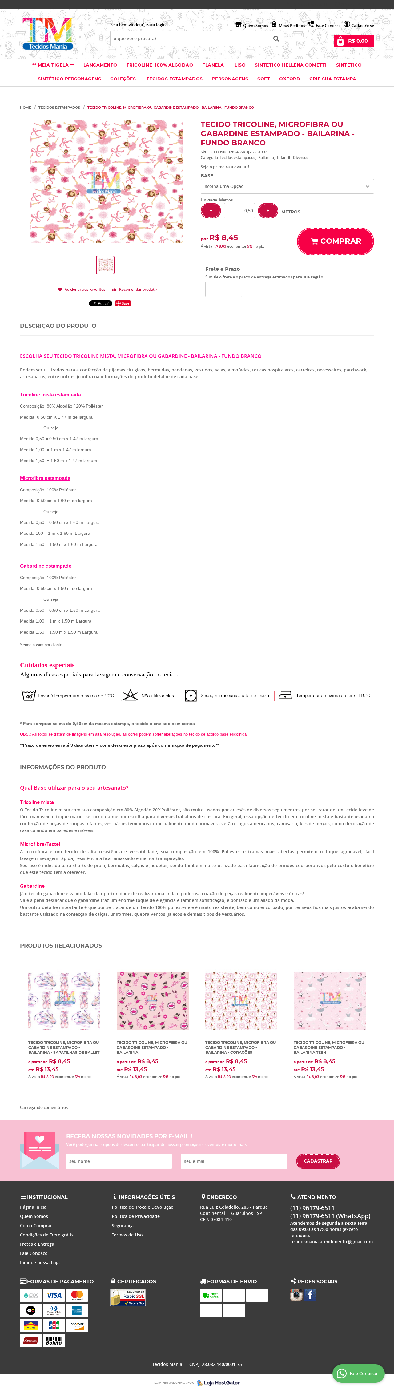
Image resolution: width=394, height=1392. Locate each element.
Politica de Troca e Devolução (143, 1207)
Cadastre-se (363, 25)
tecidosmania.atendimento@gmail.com (331, 1241)
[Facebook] (310, 1295)
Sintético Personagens (69, 79)
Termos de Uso (127, 1235)
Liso (239, 65)
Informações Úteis (147, 1197)
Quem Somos (255, 25)
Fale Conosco (328, 25)
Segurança (123, 1225)
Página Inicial (34, 1207)
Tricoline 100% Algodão (160, 65)
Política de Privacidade (136, 1216)
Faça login (156, 24)
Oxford (289, 79)
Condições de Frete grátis (47, 1235)
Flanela (213, 65)
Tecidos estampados (175, 79)
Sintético (349, 65)
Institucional (47, 1197)
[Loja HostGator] (217, 1383)
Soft (263, 79)
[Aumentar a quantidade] (268, 210)
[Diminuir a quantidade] (211, 210)
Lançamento (100, 65)
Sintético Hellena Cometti (291, 65)
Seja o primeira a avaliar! (225, 166)
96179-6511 (310, 4)
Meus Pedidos (292, 25)
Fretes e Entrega (37, 1244)
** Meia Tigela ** (53, 65)
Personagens (230, 79)
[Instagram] (296, 1295)
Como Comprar (36, 1225)
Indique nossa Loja (40, 1262)
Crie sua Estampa (332, 79)
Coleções (123, 79)
